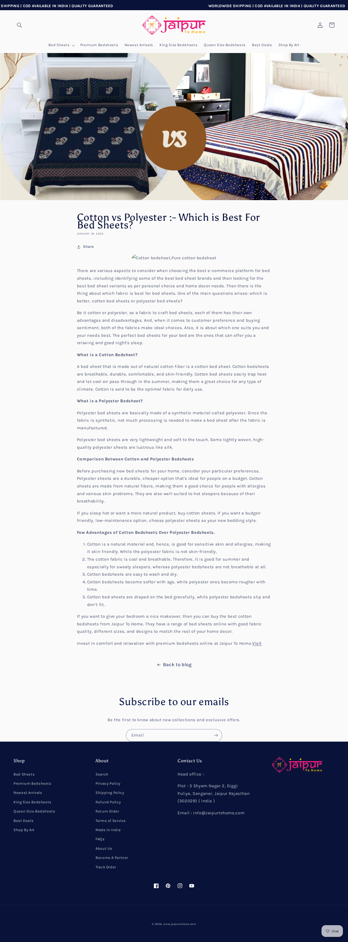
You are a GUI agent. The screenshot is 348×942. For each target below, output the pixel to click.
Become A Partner (112, 858)
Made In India (108, 830)
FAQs (100, 839)
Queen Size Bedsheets (34, 811)
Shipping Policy (110, 793)
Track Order (106, 867)
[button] (19, 25)
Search (102, 774)
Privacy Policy (108, 783)
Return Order (107, 811)
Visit (257, 643)
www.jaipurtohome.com (179, 924)
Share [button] (88, 246)
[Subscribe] (216, 735)
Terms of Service (111, 821)
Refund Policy (108, 802)
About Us (104, 848)
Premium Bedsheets (32, 783)
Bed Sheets (24, 774)
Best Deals (23, 821)
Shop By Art (24, 830)
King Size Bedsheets (32, 802)
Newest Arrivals (28, 793)
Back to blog (177, 664)
